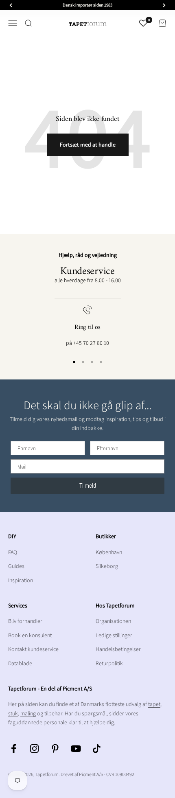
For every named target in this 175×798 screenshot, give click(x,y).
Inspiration (20, 580)
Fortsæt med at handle (88, 144)
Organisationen (113, 621)
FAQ (12, 552)
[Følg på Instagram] (34, 748)
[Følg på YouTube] (75, 748)
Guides (16, 566)
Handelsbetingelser (118, 649)
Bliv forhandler (25, 621)
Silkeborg (107, 566)
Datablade (20, 663)
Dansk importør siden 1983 (87, 5)
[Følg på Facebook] (13, 748)
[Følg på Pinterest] (55, 748)
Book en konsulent (30, 635)
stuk (13, 713)
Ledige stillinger (114, 635)
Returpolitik (109, 663)
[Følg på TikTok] (96, 748)
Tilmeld (87, 485)
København (109, 552)
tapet (154, 704)
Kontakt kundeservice (33, 649)
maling (28, 713)
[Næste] (164, 5)
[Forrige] (10, 5)
